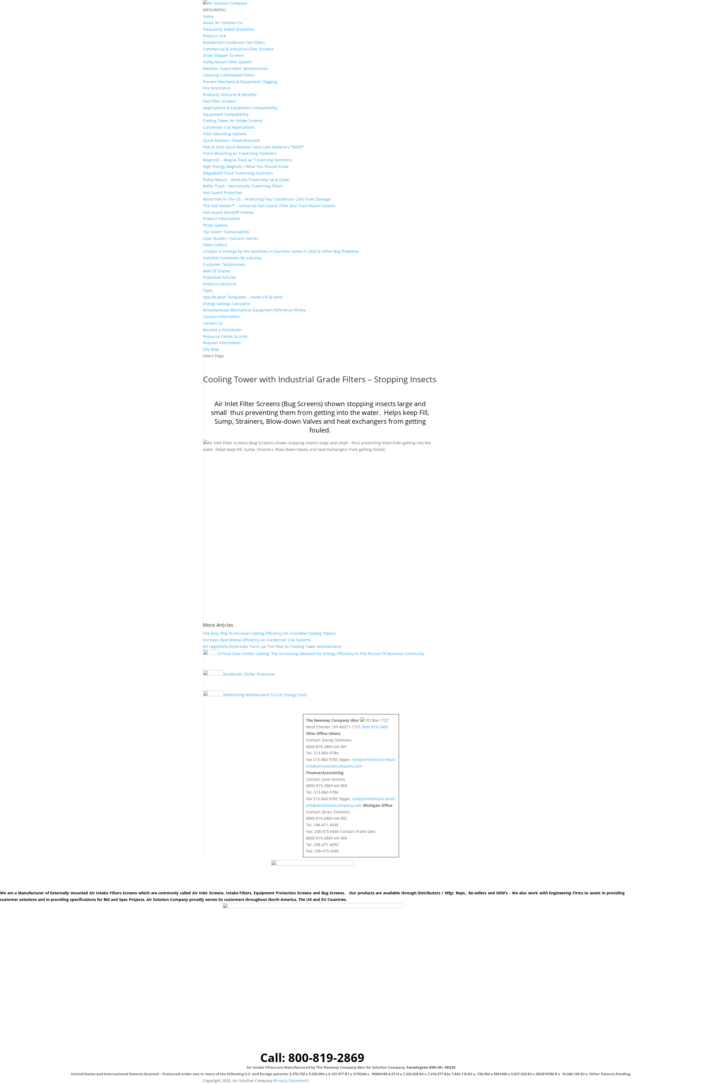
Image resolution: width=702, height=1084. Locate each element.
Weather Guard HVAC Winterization (235, 68)
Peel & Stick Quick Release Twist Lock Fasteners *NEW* (253, 147)
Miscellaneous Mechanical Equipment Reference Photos (254, 310)
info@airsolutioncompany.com (334, 766)
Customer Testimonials (224, 264)
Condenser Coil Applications (229, 127)
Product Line (214, 35)
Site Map (211, 349)
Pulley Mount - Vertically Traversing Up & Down (246, 179)
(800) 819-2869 (374, 726)
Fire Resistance (217, 88)
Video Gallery (215, 244)
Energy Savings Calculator (226, 303)
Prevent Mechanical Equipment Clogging (240, 81)
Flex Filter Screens (219, 101)
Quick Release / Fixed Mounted (231, 140)
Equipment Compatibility (226, 114)
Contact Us (213, 323)
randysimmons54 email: (374, 759)
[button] (214, 9)
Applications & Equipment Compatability (240, 107)
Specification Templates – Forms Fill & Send (242, 297)
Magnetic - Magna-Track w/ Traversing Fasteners (247, 159)
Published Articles (219, 277)
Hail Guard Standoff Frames (228, 212)
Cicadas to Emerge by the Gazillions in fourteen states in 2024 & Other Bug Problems (281, 251)
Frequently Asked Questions (228, 29)
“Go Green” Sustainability (226, 231)
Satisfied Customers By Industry (232, 257)
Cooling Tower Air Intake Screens (233, 120)
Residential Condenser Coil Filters (234, 42)
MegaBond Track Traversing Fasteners (238, 173)
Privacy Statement (290, 1080)
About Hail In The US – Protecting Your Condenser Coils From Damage (267, 199)
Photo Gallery (215, 225)
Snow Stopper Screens (223, 55)
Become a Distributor (222, 329)
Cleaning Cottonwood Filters (228, 75)
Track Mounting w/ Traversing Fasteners (240, 153)
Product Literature (219, 284)
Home (208, 16)
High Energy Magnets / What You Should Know (245, 166)
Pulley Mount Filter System (227, 61)
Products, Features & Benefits (230, 94)
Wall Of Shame (216, 271)
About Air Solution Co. (223, 22)
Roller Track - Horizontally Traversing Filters (243, 186)
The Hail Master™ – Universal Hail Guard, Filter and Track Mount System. (269, 205)
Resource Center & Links (225, 336)
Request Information (222, 342)
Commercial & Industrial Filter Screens (238, 49)
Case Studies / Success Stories (230, 238)
